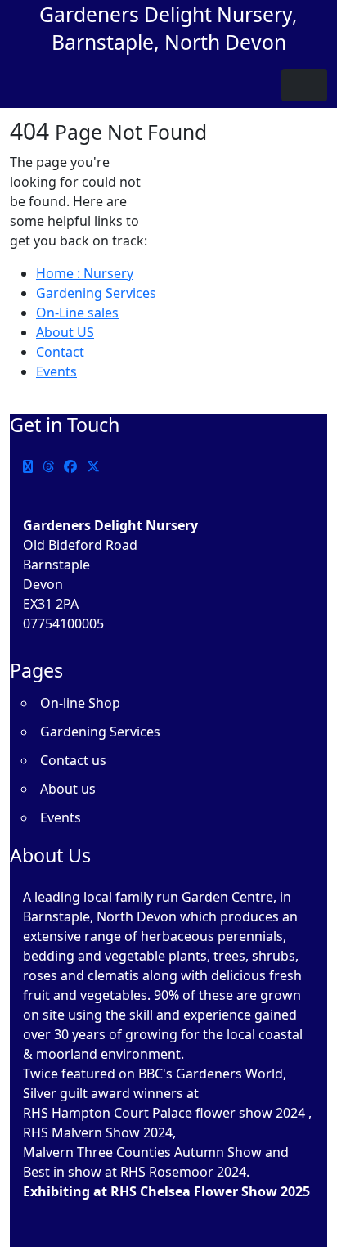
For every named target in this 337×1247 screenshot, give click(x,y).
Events (56, 371)
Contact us (73, 760)
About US (65, 332)
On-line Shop (80, 703)
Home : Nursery (84, 273)
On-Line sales (77, 313)
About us (68, 789)
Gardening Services (96, 293)
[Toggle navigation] (304, 85)
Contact (60, 352)
